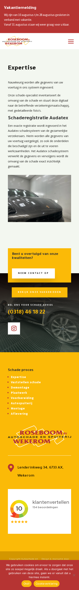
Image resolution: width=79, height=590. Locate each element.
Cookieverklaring (47, 583)
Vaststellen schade (26, 382)
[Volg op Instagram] (14, 328)
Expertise (18, 377)
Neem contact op (33, 273)
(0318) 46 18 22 (26, 313)
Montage (18, 408)
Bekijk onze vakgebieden (39, 292)
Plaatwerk (19, 393)
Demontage (20, 387)
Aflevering (19, 413)
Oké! (26, 583)
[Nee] (74, 575)
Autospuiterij (21, 403)
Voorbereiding (22, 398)
